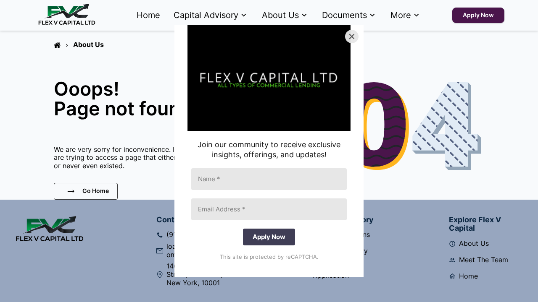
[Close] (352, 36)
